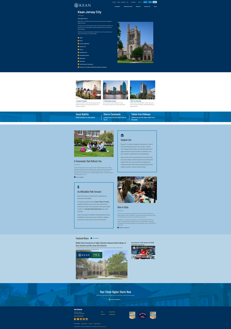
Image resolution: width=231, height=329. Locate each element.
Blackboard (82, 58)
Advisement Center (84, 55)
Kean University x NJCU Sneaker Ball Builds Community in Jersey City (142, 243)
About (155, 6)
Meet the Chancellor (136, 101)
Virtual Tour (90, 323)
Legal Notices (112, 314)
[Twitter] (78, 319)
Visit (150, 2)
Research (138, 6)
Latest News (96, 238)
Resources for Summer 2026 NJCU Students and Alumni (93, 67)
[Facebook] (75, 319)
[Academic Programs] (88, 89)
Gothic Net (82, 61)
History (81, 49)
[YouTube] (81, 319)
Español (154, 2)
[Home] (82, 5)
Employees (123, 2)
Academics (117, 6)
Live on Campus (80, 177)
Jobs (102, 311)
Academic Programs (82, 101)
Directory (103, 314)
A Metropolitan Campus (110, 101)
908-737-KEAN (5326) (78, 316)
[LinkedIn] (87, 319)
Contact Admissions (84, 43)
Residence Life (83, 52)
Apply (145, 2)
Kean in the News (84, 323)
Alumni (118, 2)
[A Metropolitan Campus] (115, 89)
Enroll (81, 40)
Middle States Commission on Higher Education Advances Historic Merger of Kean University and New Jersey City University (101, 244)
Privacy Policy (112, 311)
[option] (155, 2)
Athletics (114, 2)
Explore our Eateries (124, 227)
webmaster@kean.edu (102, 326)
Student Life (147, 6)
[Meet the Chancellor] (142, 89)
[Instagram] (84, 319)
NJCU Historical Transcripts (86, 64)
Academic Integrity (97, 323)
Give (127, 2)
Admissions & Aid (128, 6)
